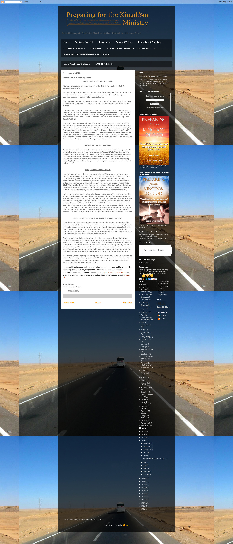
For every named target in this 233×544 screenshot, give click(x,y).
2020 (143, 484)
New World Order (147, 349)
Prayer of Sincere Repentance (114, 272)
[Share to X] (73, 291)
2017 (143, 494)
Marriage (144, 347)
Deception (144, 300)
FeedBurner (159, 108)
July (145, 452)
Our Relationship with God (147, 358)
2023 (143, 441)
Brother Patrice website (163, 287)
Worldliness (145, 426)
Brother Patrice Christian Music (163, 282)
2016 (143, 497)
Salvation (144, 392)
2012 (143, 509)
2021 (143, 481)
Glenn (163, 319)
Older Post (127, 302)
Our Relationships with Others (145, 363)
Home (66, 42)
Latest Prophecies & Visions (77, 64)
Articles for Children (145, 288)
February (146, 471)
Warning (144, 420)
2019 (143, 487)
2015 (143, 500)
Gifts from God (146, 325)
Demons (144, 302)
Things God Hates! (145, 417)
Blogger (125, 525)
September (147, 449)
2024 (143, 438)
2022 (143, 478)
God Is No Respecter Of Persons (153, 76)
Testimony (144, 399)
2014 (143, 503)
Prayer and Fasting (145, 374)
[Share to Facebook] (76, 291)
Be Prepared (145, 292)
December (147, 443)
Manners (144, 344)
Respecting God (146, 387)
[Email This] (69, 291)
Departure (144, 305)
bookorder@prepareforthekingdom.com (152, 238)
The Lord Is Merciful (145, 407)
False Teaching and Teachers (146, 319)
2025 (143, 435)
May (145, 462)
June (145, 456)
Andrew (163, 315)
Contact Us (96, 48)
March (145, 468)
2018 (143, 491)
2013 (143, 506)
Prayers (143, 377)
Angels (143, 284)
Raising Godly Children (146, 384)
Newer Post (68, 302)
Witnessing (145, 423)
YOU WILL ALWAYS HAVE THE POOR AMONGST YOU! (132, 48)
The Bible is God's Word (145, 403)
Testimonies (104, 42)
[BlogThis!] (71, 291)
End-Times (145, 312)
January (146, 474)
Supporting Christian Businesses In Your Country (86, 54)
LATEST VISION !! (104, 64)
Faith (142, 315)
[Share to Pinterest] (78, 291)
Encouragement (146, 308)
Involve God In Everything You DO (155, 458)
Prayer (143, 370)
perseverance (145, 368)
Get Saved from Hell (84, 42)
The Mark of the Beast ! (74, 48)
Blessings (144, 297)
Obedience (144, 354)
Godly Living (145, 337)
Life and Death (146, 339)
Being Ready (145, 294)
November (147, 446)
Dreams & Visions (124, 42)
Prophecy (144, 380)
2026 (143, 431)
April (145, 465)
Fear (142, 322)
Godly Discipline (146, 332)
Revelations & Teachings (149, 42)
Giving (143, 329)
